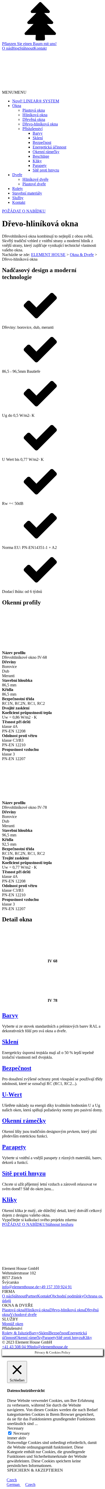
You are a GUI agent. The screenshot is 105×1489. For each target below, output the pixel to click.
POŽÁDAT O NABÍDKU (24, 211)
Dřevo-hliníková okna (40, 124)
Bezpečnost (42, 142)
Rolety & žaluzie (15, 1333)
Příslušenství (32, 128)
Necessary (21, 1433)
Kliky (37, 161)
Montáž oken (12, 1324)
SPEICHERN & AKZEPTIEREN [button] (35, 1470)
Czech (12, 1480)
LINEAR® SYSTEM (35, 101)
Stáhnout (26, 48)
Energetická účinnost (49, 147)
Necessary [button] (15, 1428)
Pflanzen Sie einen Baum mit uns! (29, 43)
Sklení (38, 138)
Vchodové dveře (23, 1314)
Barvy (38, 133)
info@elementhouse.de (20, 1287)
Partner (31, 1296)
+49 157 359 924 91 (55, 1287)
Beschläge (41, 156)
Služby (17, 198)
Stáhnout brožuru (59, 1224)
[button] (14, 92)
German (14, 1484)
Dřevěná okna (33, 119)
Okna (16, 105)
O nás (6, 48)
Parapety (40, 165)
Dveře (17, 175)
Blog (15, 48)
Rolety (17, 188)
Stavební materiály (27, 193)
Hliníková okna (34, 115)
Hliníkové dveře (35, 179)
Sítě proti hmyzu (46, 170)
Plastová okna (33, 110)
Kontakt (40, 48)
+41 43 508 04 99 (16, 1347)
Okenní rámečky (46, 152)
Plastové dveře (34, 184)
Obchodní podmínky (67, 1296)
